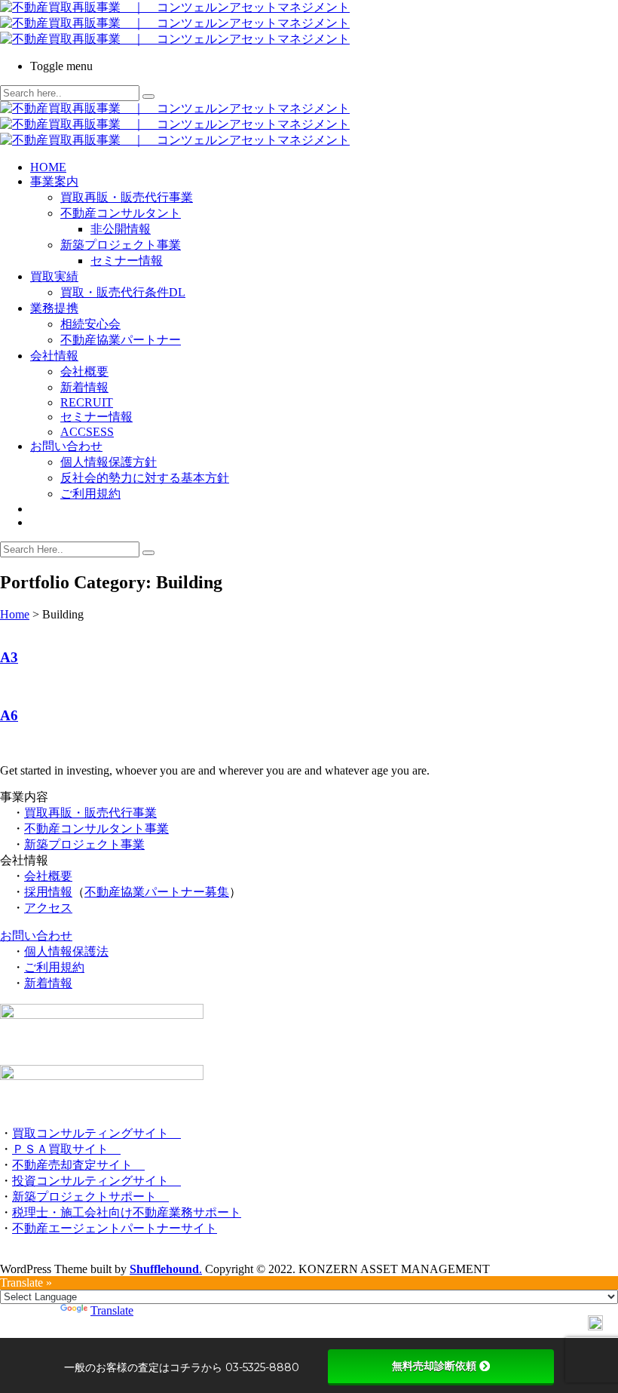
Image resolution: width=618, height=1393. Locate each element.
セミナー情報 (126, 260)
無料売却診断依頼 (434, 1366)
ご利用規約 (90, 493)
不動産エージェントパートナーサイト (114, 1228)
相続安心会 (90, 324)
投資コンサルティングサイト (96, 1180)
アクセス (48, 907)
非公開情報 (120, 228)
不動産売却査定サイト (78, 1164)
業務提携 (54, 308)
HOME (48, 167)
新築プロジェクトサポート (90, 1196)
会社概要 (84, 371)
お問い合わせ (66, 446)
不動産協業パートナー (120, 339)
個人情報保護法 (66, 951)
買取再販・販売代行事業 (126, 197)
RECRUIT (86, 402)
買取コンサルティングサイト (96, 1133)
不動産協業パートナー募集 (156, 891)
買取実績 (54, 276)
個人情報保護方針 (108, 462)
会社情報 (54, 355)
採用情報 (48, 891)
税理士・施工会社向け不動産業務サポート (126, 1212)
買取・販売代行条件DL (122, 292)
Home (14, 614)
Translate (111, 1310)
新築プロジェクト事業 (120, 244)
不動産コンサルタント (120, 213)
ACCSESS (87, 431)
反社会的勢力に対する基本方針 (144, 477)
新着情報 (84, 387)
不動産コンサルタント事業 (96, 828)
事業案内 (54, 181)
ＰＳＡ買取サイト (66, 1149)
